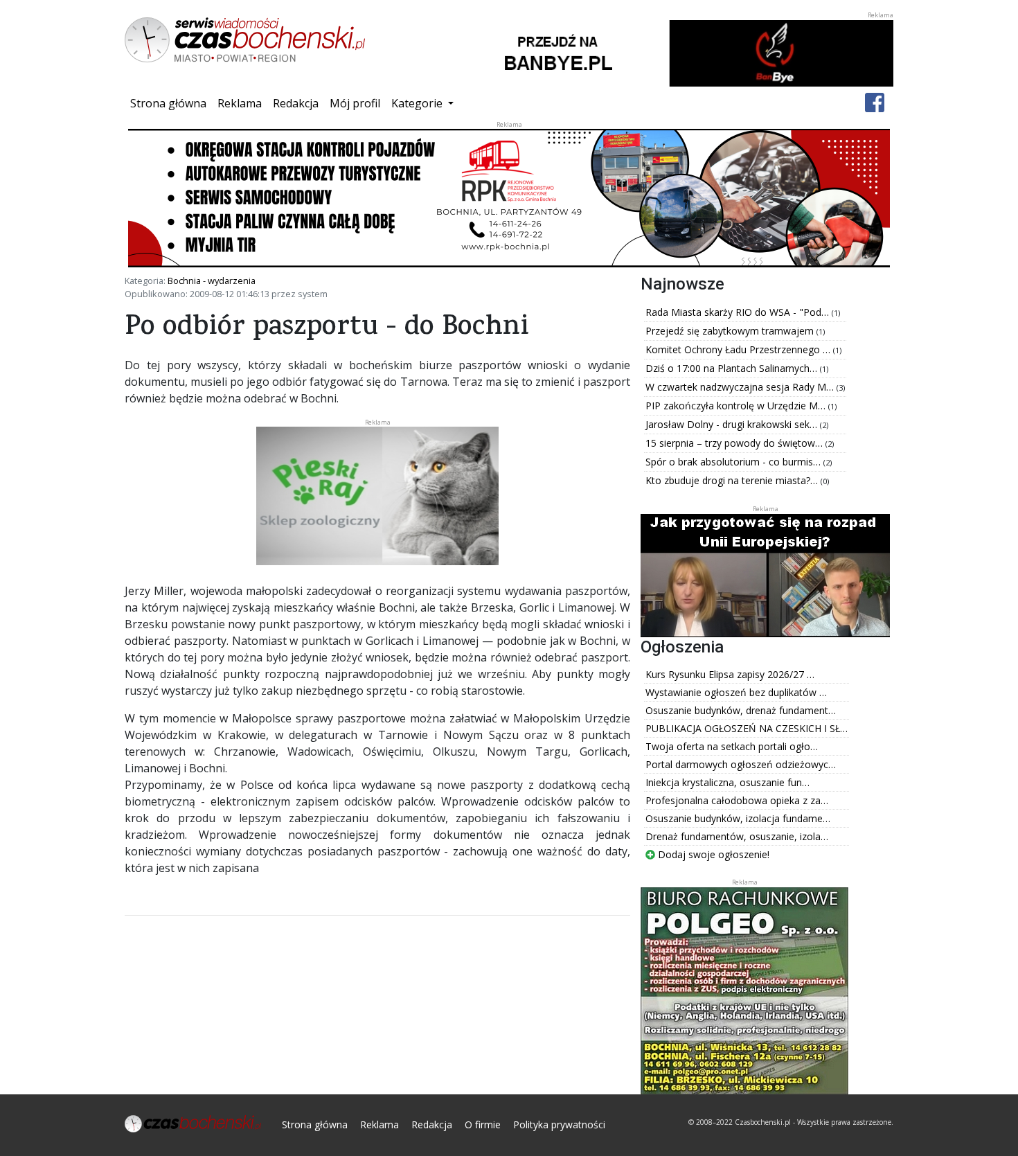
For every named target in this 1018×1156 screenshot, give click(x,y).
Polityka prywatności (559, 1124)
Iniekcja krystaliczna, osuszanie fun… (727, 782)
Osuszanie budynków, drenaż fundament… (740, 710)
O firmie (483, 1124)
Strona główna (171, 103)
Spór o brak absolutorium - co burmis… (734, 461)
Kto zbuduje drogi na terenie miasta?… (733, 480)
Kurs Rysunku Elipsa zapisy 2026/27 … (729, 674)
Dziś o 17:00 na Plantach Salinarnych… (732, 368)
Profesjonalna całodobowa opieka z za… (736, 800)
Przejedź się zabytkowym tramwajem (730, 330)
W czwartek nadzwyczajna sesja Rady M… (741, 386)
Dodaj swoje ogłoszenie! (712, 854)
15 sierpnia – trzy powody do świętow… (735, 443)
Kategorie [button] (418, 103)
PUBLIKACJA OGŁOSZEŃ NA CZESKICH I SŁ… (746, 728)
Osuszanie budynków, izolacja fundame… (737, 818)
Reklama (239, 103)
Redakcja (296, 103)
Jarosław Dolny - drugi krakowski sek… (732, 424)
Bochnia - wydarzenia (212, 280)
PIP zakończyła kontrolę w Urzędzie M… (736, 405)
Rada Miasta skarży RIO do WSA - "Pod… (738, 312)
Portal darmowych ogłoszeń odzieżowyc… (740, 764)
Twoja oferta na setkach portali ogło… (731, 746)
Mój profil (355, 103)
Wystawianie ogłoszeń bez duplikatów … (736, 692)
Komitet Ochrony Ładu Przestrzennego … (739, 349)
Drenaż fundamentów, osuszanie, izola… (736, 836)
